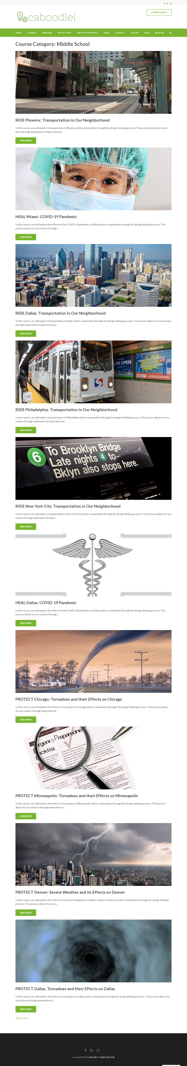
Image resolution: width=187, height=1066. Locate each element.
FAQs (146, 33)
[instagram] (171, 3)
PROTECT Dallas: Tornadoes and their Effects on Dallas (65, 988)
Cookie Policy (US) (107, 1057)
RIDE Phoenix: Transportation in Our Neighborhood (62, 120)
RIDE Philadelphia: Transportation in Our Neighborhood (66, 409)
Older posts (21, 1018)
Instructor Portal (87, 33)
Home (18, 33)
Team (106, 33)
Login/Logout (159, 12)
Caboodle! (92, 1057)
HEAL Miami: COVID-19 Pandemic (46, 216)
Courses (31, 33)
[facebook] (164, 3)
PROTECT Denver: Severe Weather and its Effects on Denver (70, 892)
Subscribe (47, 33)
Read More (25, 140)
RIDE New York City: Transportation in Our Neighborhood (68, 506)
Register (159, 33)
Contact (120, 33)
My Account (64, 33)
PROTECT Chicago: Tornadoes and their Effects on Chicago (68, 699)
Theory (134, 33)
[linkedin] (167, 3)
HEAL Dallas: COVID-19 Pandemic (46, 602)
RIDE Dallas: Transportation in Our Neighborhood (60, 313)
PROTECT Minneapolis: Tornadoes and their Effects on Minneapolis (76, 795)
